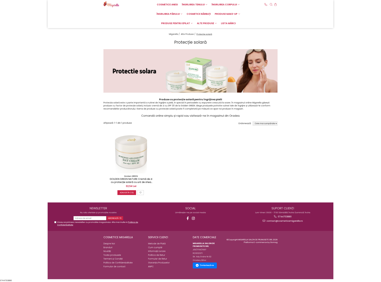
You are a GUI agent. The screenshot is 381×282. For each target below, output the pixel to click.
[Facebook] (187, 218)
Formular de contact (114, 266)
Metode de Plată (156, 243)
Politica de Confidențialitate (118, 262)
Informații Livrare (156, 251)
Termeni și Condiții (113, 258)
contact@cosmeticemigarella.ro (284, 220)
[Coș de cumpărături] (275, 4)
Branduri (107, 247)
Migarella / (174, 34)
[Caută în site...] (271, 4)
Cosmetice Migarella (118, 237)
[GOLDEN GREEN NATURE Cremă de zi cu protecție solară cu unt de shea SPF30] (131, 151)
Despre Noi (109, 243)
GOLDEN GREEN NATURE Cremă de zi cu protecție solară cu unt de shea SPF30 (131, 181)
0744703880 (284, 216)
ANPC (151, 266)
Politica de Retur (156, 255)
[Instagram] (193, 218)
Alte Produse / (188, 34)
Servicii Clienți (158, 237)
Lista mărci (228, 23)
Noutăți (107, 251)
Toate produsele (112, 255)
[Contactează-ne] (266, 4)
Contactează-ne (207, 265)
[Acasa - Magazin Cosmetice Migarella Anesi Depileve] (118, 4)
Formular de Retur (157, 258)
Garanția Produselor (159, 262)
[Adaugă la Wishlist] (140, 192)
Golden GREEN (131, 176)
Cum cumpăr (155, 247)
